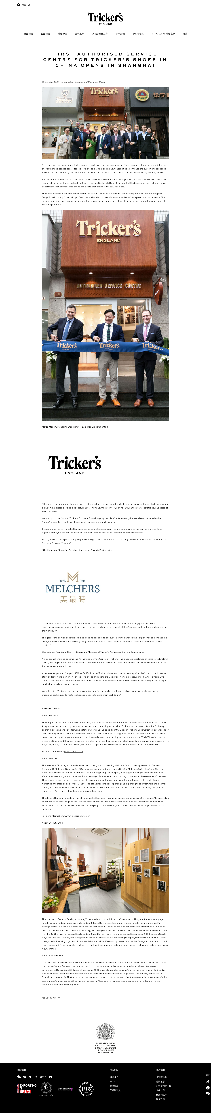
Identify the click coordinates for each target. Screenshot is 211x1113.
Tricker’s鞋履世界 (163, 34)
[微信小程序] (208, 1088)
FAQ (112, 1082)
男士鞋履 (28, 34)
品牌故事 (79, 34)
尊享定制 (120, 34)
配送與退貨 (115, 1090)
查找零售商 (161, 1077)
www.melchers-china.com (77, 816)
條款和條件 (161, 1095)
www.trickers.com (73, 751)
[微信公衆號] (208, 1094)
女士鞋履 (45, 34)
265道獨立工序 (100, 34)
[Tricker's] (105, 19)
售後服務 (160, 1090)
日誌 (185, 34)
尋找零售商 (138, 34)
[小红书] (208, 1075)
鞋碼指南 (114, 1086)
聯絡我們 (114, 1077)
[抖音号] (208, 1081)
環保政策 (160, 1099)
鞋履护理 (62, 34)
